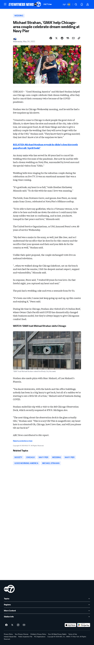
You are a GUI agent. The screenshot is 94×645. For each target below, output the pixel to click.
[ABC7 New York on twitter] (12, 625)
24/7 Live (47, 4)
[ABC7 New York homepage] (25, 4)
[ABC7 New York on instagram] (18, 625)
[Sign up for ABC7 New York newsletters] (24, 625)
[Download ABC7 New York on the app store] (70, 625)
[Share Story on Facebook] (51, 38)
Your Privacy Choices (21, 634)
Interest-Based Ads (10, 636)
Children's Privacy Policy (38, 634)
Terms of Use (72, 634)
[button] (5, 4)
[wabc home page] (9, 589)
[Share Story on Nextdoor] (68, 38)
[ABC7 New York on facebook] (6, 625)
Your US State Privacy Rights (57, 634)
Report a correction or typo (22, 441)
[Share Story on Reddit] (62, 38)
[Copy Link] (79, 38)
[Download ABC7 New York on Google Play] (83, 625)
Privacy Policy (8, 634)
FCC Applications (39, 636)
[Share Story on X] (56, 38)
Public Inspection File (25, 636)
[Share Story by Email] (73, 38)
